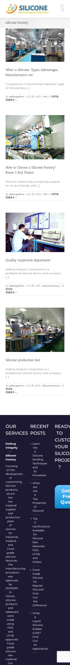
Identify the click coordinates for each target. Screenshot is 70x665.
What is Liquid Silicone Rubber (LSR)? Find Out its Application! (35, 631)
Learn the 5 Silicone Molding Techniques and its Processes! (35, 459)
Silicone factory (51, 285)
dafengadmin (16, 96)
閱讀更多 (10, 100)
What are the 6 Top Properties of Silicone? (35, 496)
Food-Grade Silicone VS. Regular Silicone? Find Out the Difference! (35, 587)
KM (45, 96)
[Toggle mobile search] (62, 10)
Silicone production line (23, 360)
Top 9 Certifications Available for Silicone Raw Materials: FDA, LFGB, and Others (35, 540)
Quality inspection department (28, 260)
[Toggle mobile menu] (62, 6)
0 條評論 (54, 96)
